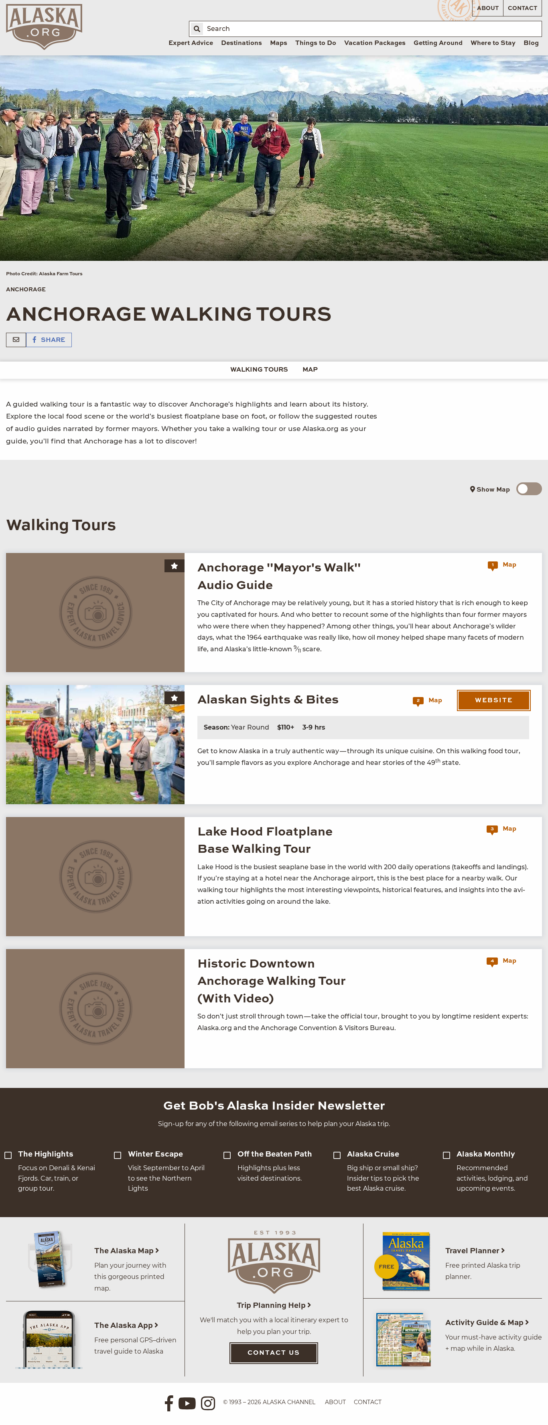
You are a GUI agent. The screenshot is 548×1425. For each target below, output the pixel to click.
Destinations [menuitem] (241, 43)
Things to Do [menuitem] (315, 43)
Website (494, 700)
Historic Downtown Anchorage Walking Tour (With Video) (271, 981)
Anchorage (26, 290)
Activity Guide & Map (485, 1323)
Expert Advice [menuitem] (190, 43)
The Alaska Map (124, 1251)
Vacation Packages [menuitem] (375, 43)
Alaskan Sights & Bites (268, 700)
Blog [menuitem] (531, 43)
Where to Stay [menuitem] (493, 43)
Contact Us (274, 1353)
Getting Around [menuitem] (438, 43)
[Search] (197, 29)
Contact (522, 8)
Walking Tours (259, 370)
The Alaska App (124, 1325)
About (488, 8)
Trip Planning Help (272, 1305)
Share (52, 340)
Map (310, 370)
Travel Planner (473, 1251)
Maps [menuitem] (278, 43)
